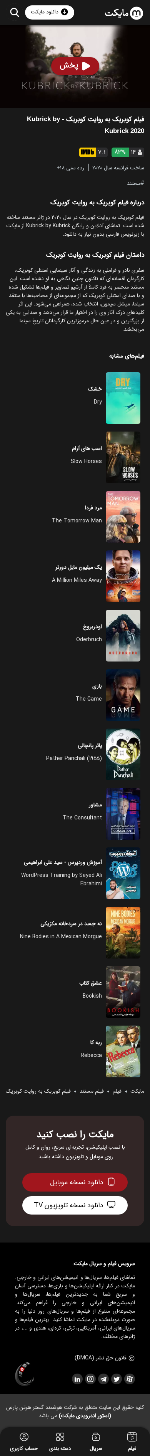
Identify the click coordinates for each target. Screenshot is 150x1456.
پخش (69, 65)
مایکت (137, 1091)
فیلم (117, 1091)
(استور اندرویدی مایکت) (85, 1416)
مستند (134, 183)
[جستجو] (14, 12)
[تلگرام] (103, 1379)
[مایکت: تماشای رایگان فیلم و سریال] (124, 13)
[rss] (77, 1379)
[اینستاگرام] (90, 1379)
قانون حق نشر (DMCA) (101, 1358)
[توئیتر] (116, 1379)
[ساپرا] (24, 1374)
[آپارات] (129, 1379)
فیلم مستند (92, 1091)
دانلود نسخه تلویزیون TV (68, 1205)
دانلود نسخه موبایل (76, 1182)
